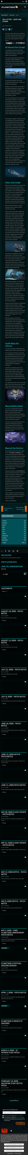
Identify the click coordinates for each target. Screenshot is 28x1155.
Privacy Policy (19, 1117)
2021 (4, 542)
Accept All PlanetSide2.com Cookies (14, 1144)
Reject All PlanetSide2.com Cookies (14, 1147)
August (14, 533)
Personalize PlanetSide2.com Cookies (14, 1150)
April (14, 527)
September (14, 536)
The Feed (12, 15)
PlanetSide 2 (4, 15)
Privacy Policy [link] (18, 1153)
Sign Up (20, 1123)
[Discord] (3, 569)
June (14, 529)
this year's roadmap (15, 452)
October (14, 538)
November (14, 540)
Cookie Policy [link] (10, 1153)
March (14, 525)
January (14, 521)
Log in (23, 1)
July (14, 531)
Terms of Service (19, 1115)
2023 (24, 542)
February (14, 523)
